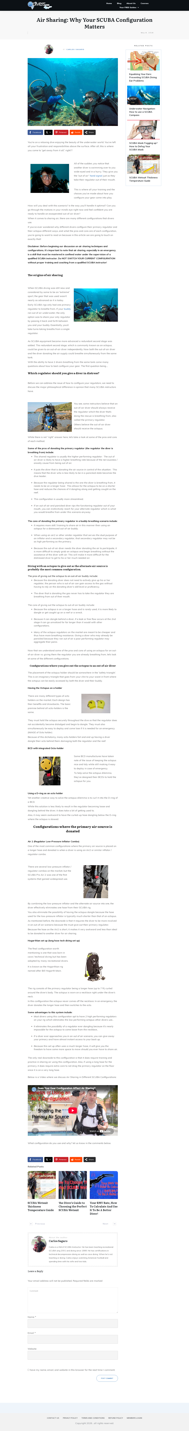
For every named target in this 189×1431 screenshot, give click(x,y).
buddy (67, 308)
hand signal (96, 175)
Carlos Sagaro (75, 49)
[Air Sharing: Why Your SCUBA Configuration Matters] (73, 92)
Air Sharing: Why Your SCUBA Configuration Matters (94, 23)
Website (32, 1348)
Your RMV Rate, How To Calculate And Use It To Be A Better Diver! (104, 1208)
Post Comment (107, 1378)
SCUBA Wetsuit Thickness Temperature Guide (41, 1206)
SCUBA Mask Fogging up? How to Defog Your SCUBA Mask (143, 136)
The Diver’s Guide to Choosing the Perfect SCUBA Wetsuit (73, 1206)
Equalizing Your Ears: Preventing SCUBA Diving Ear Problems (143, 67)
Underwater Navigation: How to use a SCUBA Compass (143, 102)
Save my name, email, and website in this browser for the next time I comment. (72, 1369)
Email (32, 1332)
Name (32, 1316)
